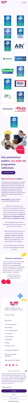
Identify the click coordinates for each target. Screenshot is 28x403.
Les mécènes (8, 333)
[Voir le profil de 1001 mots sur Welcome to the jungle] (16, 365)
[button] (26, 371)
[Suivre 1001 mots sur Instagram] (9, 365)
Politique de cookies (13, 401)
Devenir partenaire (14, 276)
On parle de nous (10, 346)
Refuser (14, 394)
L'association (8, 339)
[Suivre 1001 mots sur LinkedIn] (6, 365)
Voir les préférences (14, 398)
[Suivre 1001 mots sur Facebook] (13, 365)
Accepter (14, 391)
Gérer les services (6, 387)
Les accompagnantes (11, 330)
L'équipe (7, 343)
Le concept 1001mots (8, 172)
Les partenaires (9, 336)
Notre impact (8, 327)
